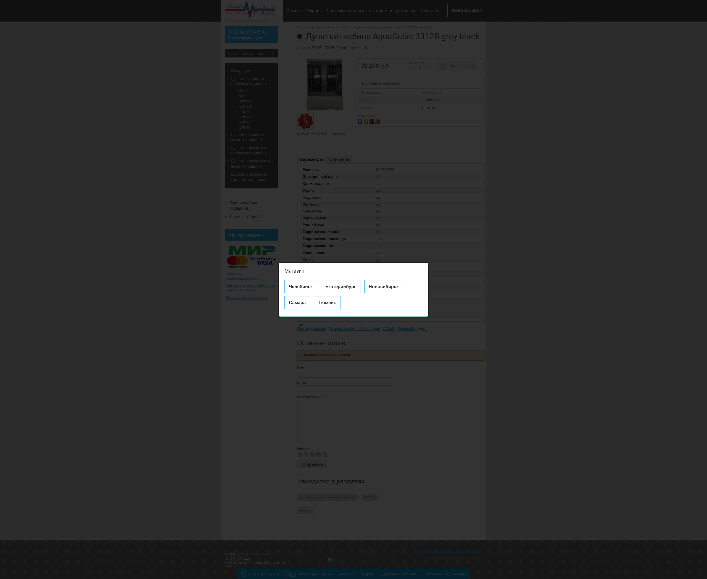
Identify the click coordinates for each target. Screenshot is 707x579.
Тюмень (327, 302)
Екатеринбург (340, 286)
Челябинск (301, 286)
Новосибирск (384, 286)
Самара (297, 302)
